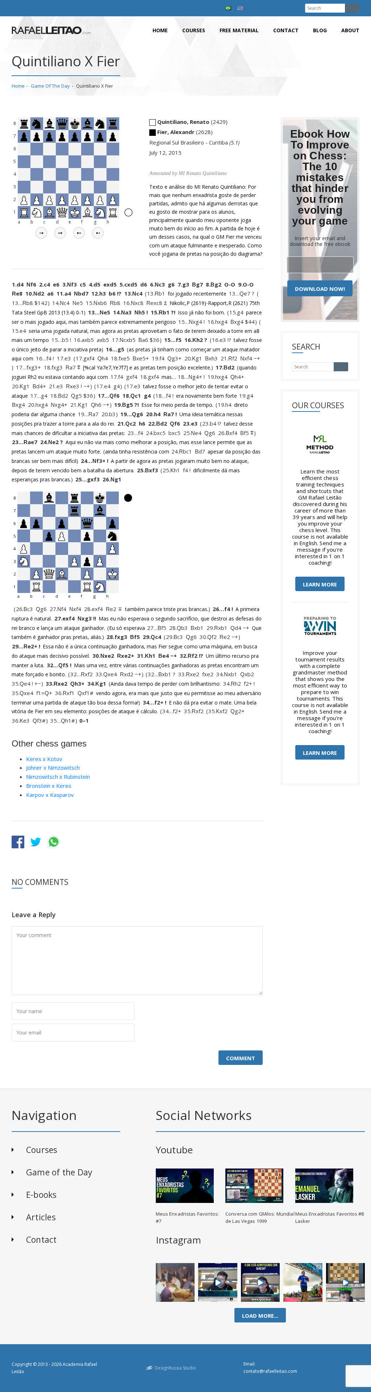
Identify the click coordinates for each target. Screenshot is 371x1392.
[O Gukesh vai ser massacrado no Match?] (260, 1282)
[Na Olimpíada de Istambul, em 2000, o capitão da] (217, 1282)
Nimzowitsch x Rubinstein (58, 776)
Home (160, 30)
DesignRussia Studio (175, 1368)
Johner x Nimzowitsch (53, 767)
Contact (286, 30)
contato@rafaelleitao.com (270, 1371)
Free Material (239, 30)
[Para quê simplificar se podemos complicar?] (345, 1282)
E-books (41, 1194)
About (350, 30)
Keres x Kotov (44, 758)
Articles (41, 1217)
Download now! (320, 288)
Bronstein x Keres (48, 785)
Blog (320, 30)
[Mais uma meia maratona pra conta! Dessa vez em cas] (302, 1282)
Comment (240, 1058)
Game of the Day (50, 86)
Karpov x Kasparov (50, 794)
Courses (193, 30)
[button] (41, 233)
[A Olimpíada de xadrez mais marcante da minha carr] (175, 1282)
